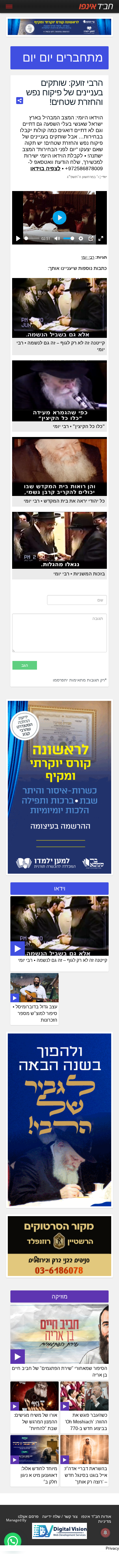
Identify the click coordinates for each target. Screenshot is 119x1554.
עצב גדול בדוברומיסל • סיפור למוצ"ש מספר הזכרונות (35, 1013)
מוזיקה (60, 1296)
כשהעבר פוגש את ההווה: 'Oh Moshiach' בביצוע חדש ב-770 (86, 1422)
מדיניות (104, 1521)
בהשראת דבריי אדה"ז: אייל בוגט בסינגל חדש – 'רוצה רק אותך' (85, 1475)
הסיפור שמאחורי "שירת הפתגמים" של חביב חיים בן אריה (59, 1371)
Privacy (112, 1548)
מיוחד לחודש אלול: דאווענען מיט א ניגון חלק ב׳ (39, 1475)
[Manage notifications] (105, 1532)
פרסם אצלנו (28, 1516)
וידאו (59, 888)
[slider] (31, 238)
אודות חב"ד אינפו (96, 1516)
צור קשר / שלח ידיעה (60, 1516)
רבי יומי (87, 257)
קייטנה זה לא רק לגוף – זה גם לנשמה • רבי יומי (62, 960)
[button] (12, 1541)
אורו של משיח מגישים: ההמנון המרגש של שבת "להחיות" (35, 1422)
